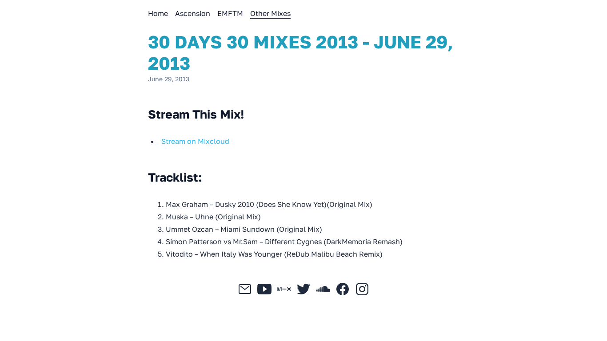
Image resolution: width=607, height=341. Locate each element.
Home (158, 13)
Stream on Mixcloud (195, 141)
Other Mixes (270, 13)
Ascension (192, 13)
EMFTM (230, 13)
